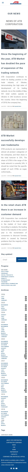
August (13, 314)
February (13, 335)
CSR (14, 447)
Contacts (14, 454)
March (13, 333)
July (13, 296)
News (14, 445)
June (13, 298)
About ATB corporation (14, 440)
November (13, 305)
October (13, 344)
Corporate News (17, 106)
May (13, 351)
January (13, 300)
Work (14, 449)
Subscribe (21, 259)
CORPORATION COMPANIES (14, 442)
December (13, 324)
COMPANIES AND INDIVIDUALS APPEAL (14, 456)
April (13, 308)
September (13, 346)
